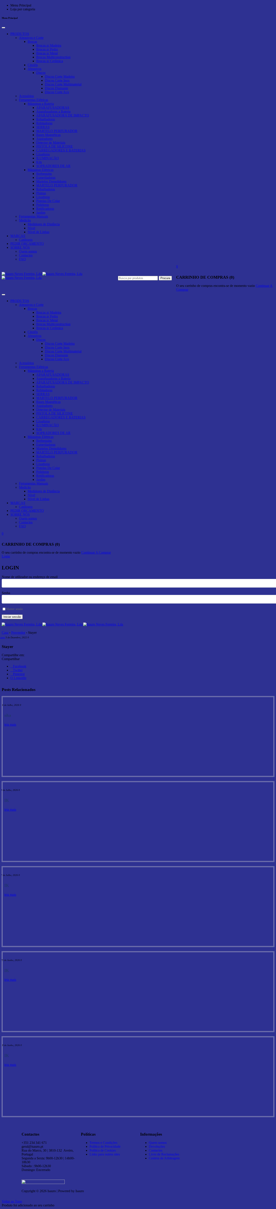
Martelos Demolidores (51, 181)
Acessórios (26, 96)
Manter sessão (14, 609)
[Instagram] (216, 1133)
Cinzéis (33, 65)
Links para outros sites (104, 1154)
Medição (25, 220)
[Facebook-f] (228, 1133)
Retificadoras (45, 208)
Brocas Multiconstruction (53, 57)
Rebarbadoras (45, 119)
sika (7, 715)
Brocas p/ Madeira (48, 45)
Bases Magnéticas (48, 135)
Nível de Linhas (38, 232)
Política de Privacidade (105, 1146)
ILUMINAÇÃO (47, 158)
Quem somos (28, 251)
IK (6, 800)
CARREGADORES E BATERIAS (61, 150)
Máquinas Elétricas (40, 170)
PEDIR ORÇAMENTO (27, 243)
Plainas (41, 193)
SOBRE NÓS (20, 247)
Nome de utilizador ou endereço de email (30, 577)
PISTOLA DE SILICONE (54, 146)
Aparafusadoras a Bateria (53, 111)
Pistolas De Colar (48, 201)
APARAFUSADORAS (52, 107)
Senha (6, 593)
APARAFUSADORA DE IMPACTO (62, 115)
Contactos (26, 255)
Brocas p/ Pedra (47, 49)
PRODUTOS (19, 34)
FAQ (22, 259)
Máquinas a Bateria (41, 104)
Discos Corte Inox (57, 80)
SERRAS (43, 127)
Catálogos (26, 240)
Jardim (40, 212)
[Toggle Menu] (3, 27)
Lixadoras (43, 154)
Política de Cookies (102, 1150)
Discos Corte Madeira (60, 76)
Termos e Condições (103, 1142)
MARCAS (17, 236)
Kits (39, 162)
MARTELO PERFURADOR (56, 131)
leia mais (10, 724)
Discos (40, 72)
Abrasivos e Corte (31, 38)
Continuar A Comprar (96, 552)
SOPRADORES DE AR (53, 166)
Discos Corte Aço (57, 92)
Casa (5, 632)
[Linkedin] (204, 1133)
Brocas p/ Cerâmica (49, 61)
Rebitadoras (44, 123)
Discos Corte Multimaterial (63, 84)
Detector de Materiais (50, 142)
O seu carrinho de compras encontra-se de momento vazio (215, 286)
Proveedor (18, 632)
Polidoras (42, 205)
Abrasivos (34, 69)
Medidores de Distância (44, 224)
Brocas (32, 41)
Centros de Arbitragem (164, 1158)
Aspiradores (44, 139)
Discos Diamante (56, 88)
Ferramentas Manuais (33, 216)
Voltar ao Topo (12, 1201)
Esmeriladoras (45, 177)
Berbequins (44, 173)
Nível (31, 228)
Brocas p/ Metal (47, 53)
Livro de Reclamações (164, 1154)
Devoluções (157, 1146)
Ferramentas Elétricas (33, 100)
